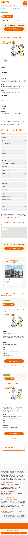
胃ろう (2, 499)
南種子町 (8, 476)
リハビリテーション (5, 502)
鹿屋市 (15, 474)
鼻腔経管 (7, 499)
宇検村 (15, 478)
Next (26, 275)
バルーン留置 (4, 501)
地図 (23, 86)
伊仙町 (11, 479)
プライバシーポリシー (14, 526)
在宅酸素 (18, 501)
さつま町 (3, 472)
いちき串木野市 (13, 470)
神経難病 (11, 505)
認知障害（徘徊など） (16, 506)
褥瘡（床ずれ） (4, 503)
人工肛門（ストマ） (17, 499)
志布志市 (7, 474)
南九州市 (12, 472)
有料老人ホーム (12, 485)
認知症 (16, 494)
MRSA (15, 508)
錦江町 (11, 475)
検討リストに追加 (8, 16)
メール (21, 533)
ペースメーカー (11, 501)
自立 (2, 493)
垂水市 (19, 474)
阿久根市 (17, 471)
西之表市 (21, 475)
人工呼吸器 (23, 508)
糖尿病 (19, 503)
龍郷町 (2, 478)
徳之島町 (3, 479)
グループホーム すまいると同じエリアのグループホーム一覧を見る (14, 448)
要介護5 (12, 494)
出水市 (21, 471)
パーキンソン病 (4, 505)
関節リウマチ (17, 505)
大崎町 (23, 474)
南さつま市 (17, 472)
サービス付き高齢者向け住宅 (7, 487)
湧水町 (6, 471)
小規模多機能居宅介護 (6, 488)
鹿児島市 (3, 470)
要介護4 (8, 494)
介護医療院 (14, 488)
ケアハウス (17, 487)
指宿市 (22, 472)
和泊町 (15, 479)
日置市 (7, 470)
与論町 (23, 479)
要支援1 (6, 493)
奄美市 (21, 476)
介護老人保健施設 (15, 484)
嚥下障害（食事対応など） (7, 508)
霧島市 (19, 470)
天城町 (7, 479)
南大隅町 (16, 475)
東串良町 (3, 475)
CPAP (22, 501)
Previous (2, 275)
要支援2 (11, 493)
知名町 (19, 479)
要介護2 (20, 493)
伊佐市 (2, 471)
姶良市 (23, 470)
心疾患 (22, 505)
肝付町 (7, 475)
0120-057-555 (7, 532)
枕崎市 (2, 474)
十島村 (17, 476)
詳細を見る (13, 365)
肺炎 (9, 506)
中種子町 (3, 476)
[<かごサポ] (5, 2)
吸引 (11, 499)
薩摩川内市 (11, 471)
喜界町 (19, 478)
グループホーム (4, 485)
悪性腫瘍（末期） (13, 503)
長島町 (7, 472)
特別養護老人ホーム (5, 484)
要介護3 (3, 494)
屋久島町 (13, 476)
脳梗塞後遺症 (4, 506)
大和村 (11, 478)
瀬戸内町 (7, 478)
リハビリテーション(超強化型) (18, 502)
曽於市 (11, 474)
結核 (19, 508)
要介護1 (15, 493)
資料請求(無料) (15, 28)
